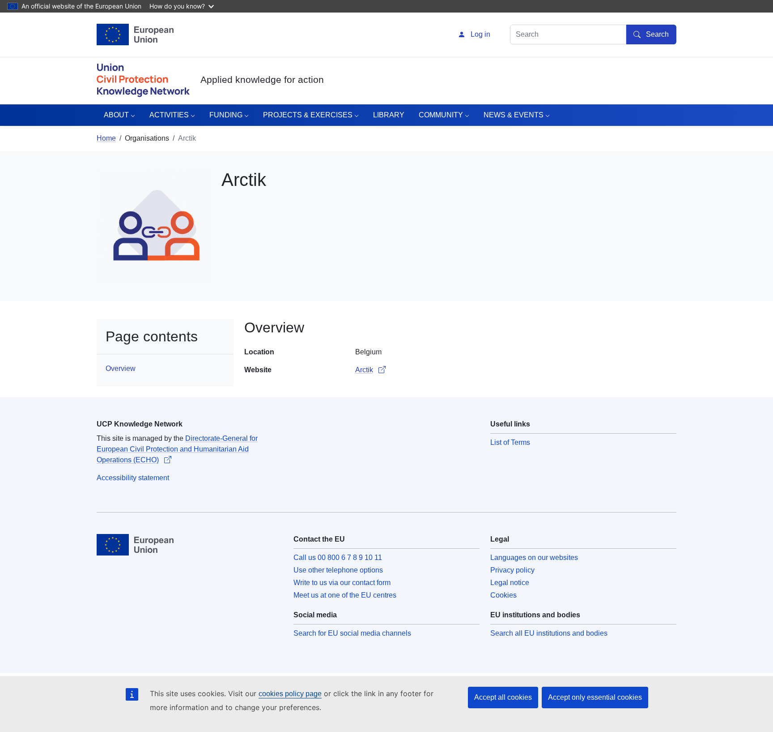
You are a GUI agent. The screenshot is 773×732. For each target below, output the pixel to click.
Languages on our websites (534, 557)
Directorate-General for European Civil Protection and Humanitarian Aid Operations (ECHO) (177, 449)
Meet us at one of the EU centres (344, 595)
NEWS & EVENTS (514, 115)
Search (657, 34)
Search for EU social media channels (352, 633)
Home (106, 138)
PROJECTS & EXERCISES (308, 115)
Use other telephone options (338, 570)
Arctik (364, 370)
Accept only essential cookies (595, 697)
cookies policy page (290, 694)
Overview (121, 368)
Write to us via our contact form (342, 582)
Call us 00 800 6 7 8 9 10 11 (337, 557)
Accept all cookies (503, 697)
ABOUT (116, 115)
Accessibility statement (133, 478)
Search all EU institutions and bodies (548, 633)
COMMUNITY (441, 115)
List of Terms (510, 442)
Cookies (503, 595)
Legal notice (509, 582)
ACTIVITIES (169, 115)
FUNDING (225, 115)
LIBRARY (388, 115)
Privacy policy (512, 570)
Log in (480, 34)
